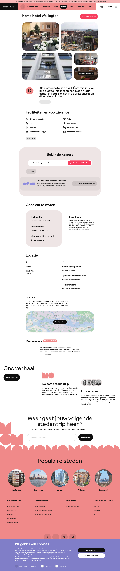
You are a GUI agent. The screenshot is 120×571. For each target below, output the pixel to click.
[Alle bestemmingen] (22, 6)
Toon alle (30, 138)
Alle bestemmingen (13, 506)
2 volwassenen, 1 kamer (56, 163)
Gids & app (80, 7)
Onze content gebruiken (43, 514)
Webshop (10, 514)
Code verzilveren (13, 522)
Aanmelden (85, 437)
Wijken (56, 7)
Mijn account (11, 518)
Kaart (71, 7)
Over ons (10, 377)
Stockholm (32, 6)
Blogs (89, 7)
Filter (32, 171)
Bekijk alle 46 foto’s (85, 73)
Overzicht (46, 7)
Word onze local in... (41, 506)
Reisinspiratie (11, 510)
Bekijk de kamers (87, 16)
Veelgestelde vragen (73, 506)
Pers (94, 514)
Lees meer (44, 102)
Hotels (63, 7)
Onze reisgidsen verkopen (43, 510)
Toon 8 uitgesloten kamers (83, 184)
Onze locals (97, 510)
